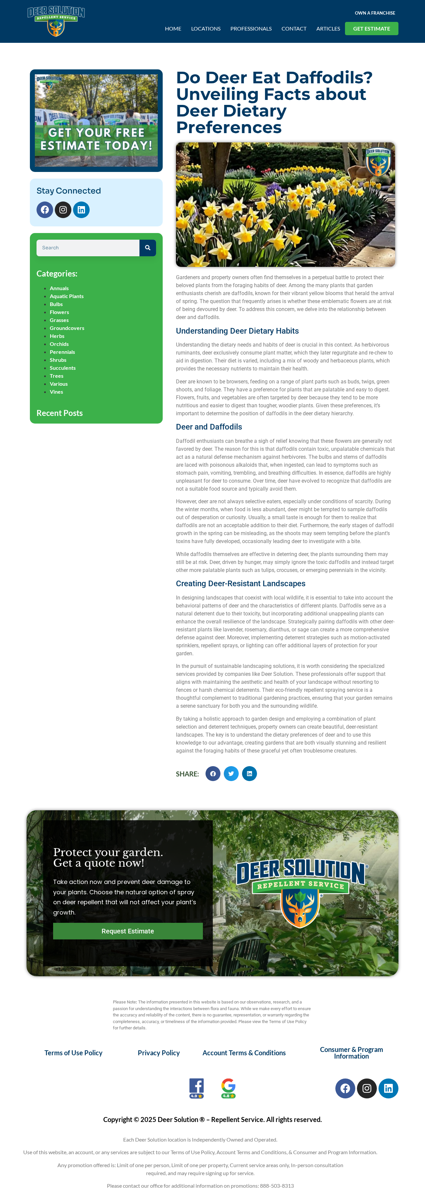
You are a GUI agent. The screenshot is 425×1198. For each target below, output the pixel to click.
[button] (213, 773)
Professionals (251, 28)
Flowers (59, 312)
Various (59, 383)
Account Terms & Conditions (244, 1053)
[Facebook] (45, 209)
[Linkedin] (81, 209)
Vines (56, 391)
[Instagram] (63, 209)
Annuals (59, 288)
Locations (205, 28)
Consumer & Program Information (351, 1052)
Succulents (63, 367)
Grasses (59, 320)
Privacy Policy (159, 1053)
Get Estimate (371, 28)
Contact (294, 28)
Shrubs (58, 360)
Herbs (57, 336)
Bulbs (56, 304)
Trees (56, 375)
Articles (328, 28)
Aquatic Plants (67, 296)
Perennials (62, 352)
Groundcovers (67, 328)
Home (173, 28)
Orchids (59, 344)
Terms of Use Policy (73, 1053)
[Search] (147, 248)
